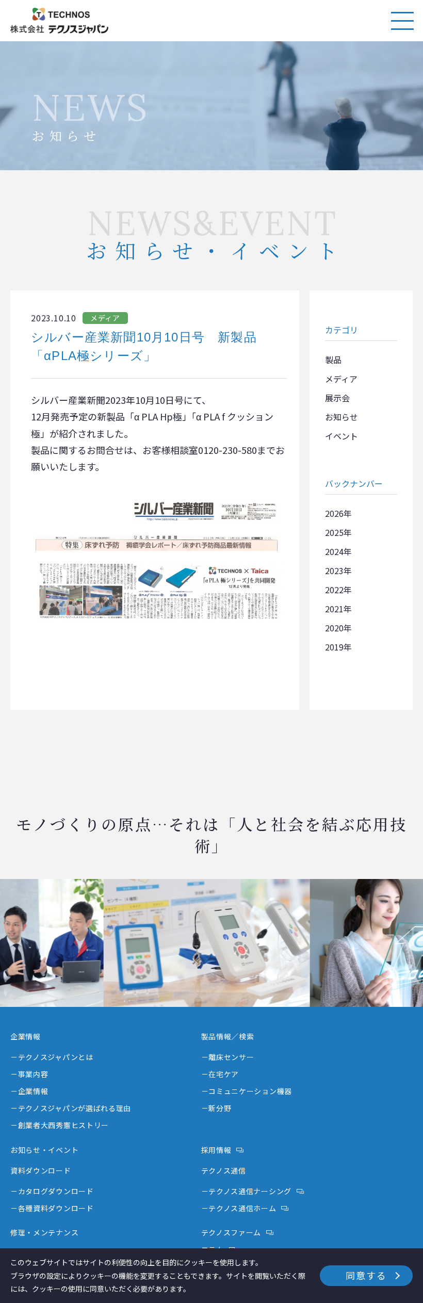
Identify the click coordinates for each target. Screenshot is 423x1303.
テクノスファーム (231, 1232)
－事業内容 (29, 1074)
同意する (366, 1275)
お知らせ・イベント (44, 1150)
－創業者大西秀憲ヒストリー (59, 1125)
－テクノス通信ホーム (238, 1208)
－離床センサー (227, 1057)
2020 (334, 628)
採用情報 (216, 1150)
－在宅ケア (220, 1074)
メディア (341, 378)
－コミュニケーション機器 (246, 1091)
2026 (334, 513)
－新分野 (216, 1108)
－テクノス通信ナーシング (246, 1191)
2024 (334, 551)
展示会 (337, 398)
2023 (334, 570)
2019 (334, 647)
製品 (333, 359)
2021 (334, 608)
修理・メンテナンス (44, 1232)
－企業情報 (29, 1091)
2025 (334, 532)
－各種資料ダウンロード (52, 1208)
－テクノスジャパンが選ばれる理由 (70, 1108)
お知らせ (341, 417)
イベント (341, 436)
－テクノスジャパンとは (51, 1057)
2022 (334, 589)
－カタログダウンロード (52, 1191)
